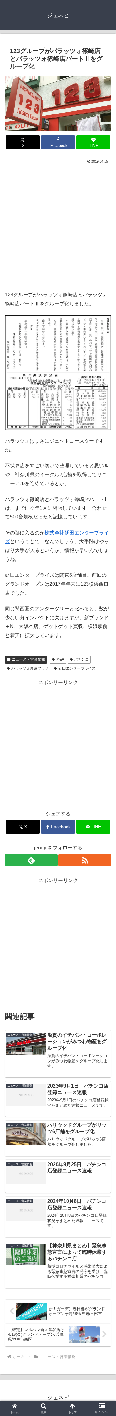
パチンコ (81, 659)
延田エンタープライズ (77, 668)
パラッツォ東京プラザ (30, 668)
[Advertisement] (58, 226)
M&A (60, 659)
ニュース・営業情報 (28, 659)
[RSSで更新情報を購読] (84, 860)
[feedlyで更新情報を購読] (31, 860)
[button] (103, 993)
